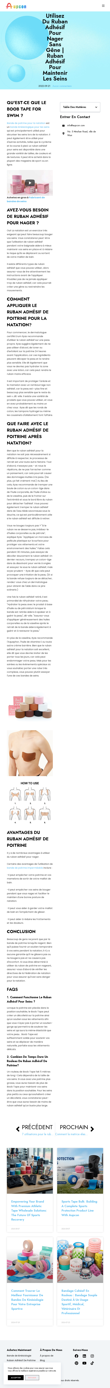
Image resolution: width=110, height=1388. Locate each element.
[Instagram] (92, 1356)
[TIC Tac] (92, 1363)
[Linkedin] (84, 1356)
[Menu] (103, 5)
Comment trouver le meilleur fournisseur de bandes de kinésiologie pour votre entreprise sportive (27, 1300)
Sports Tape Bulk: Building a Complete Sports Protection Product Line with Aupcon (79, 1208)
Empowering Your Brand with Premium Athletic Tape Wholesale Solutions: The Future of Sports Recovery (29, 1210)
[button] (96, 107)
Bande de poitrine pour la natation (26, 123)
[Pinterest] (76, 1363)
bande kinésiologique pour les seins (29, 127)
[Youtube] (84, 1363)
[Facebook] (76, 1356)
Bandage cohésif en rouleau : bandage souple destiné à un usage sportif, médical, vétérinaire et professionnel (79, 1302)
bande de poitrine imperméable (25, 867)
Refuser (32, 1377)
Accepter (16, 1377)
